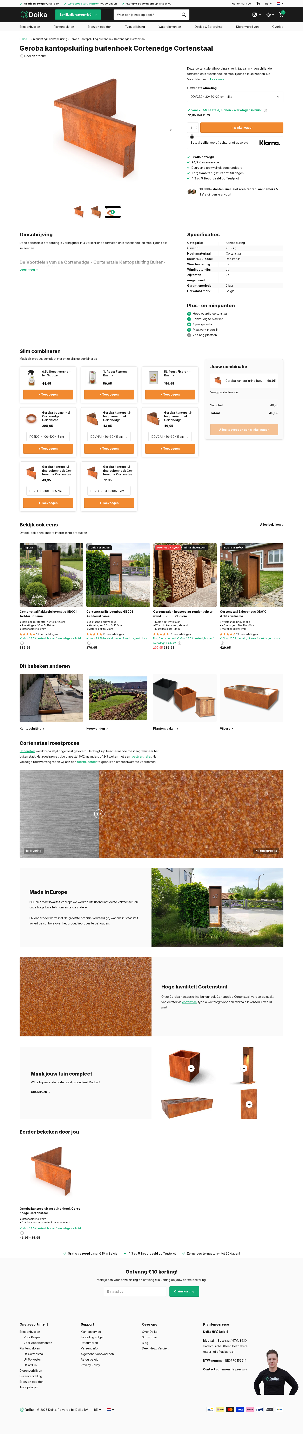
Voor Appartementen (38, 1343)
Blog (145, 1343)
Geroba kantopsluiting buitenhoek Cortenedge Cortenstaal (51, 1211)
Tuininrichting (38, 39)
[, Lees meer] (256, 14)
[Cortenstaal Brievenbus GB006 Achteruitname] (118, 575)
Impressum (240, 1369)
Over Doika (149, 1331)
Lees (27, 269)
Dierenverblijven (247, 26)
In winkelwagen (242, 127)
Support (87, 1324)
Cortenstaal (27, 751)
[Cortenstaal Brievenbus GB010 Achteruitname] (251, 575)
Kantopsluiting (58, 39)
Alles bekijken (270, 524)
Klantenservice (241, 3)
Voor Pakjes (32, 1337)
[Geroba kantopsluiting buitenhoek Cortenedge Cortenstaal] (51, 1172)
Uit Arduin (30, 1365)
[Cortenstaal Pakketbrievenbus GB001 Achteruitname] (51, 575)
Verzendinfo (89, 1348)
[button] (171, 130)
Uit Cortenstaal (33, 1354)
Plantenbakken (64, 26)
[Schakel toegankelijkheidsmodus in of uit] (258, 3)
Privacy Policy (90, 1365)
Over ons (149, 1324)
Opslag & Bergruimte (209, 26)
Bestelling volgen (92, 1337)
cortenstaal (189, 1002)
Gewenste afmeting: (202, 88)
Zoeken (183, 14)
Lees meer (218, 79)
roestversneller (141, 756)
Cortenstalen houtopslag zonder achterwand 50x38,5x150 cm (183, 614)
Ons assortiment (34, 1324)
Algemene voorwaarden (97, 1354)
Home (23, 39)
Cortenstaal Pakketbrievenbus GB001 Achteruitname (48, 614)
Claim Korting (184, 1291)
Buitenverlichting (31, 1376)
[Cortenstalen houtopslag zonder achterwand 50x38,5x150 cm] (185, 575)
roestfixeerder (87, 762)
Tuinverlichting (135, 26)
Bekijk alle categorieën (77, 14)
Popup (265, 110)
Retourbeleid (90, 1359)
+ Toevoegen (48, 394)
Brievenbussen (30, 26)
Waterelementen (170, 26)
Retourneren (89, 1343)
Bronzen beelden (100, 26)
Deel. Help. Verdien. (155, 1348)
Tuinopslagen (29, 1387)
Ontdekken (39, 1092)
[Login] (270, 14)
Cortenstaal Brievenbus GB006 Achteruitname (110, 614)
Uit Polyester (32, 1359)
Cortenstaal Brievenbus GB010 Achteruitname (243, 614)
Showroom (149, 1337)
